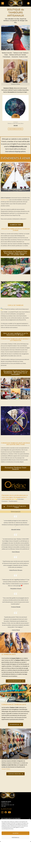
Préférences (15, 837)
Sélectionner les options (16, 128)
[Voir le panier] (28, 3)
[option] (16, 114)
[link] (5, 199)
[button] (2, 3)
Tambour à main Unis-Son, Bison (17, 123)
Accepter (15, 833)
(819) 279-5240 (7, 809)
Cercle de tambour (15, 305)
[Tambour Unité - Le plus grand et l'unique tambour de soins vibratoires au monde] (15, 3)
